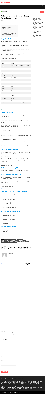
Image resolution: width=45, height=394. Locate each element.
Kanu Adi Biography (19, 386)
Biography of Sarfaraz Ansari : (6, 27)
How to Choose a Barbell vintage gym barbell (26, 264)
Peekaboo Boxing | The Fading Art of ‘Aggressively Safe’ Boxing (16, 331)
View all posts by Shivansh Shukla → (13, 255)
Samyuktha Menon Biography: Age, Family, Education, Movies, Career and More (38, 31)
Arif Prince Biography (26, 386)
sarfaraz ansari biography (6, 240)
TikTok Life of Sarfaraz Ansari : (6, 29)
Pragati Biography (13, 382)
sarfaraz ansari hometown (14, 241)
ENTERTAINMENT (23, 5)
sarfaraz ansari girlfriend (5, 241)
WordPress (15, 392)
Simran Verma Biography (32, 384)
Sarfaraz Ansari (14, 61)
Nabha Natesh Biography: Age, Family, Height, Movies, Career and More (38, 19)
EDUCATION (9, 5)
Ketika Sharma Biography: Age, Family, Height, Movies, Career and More (38, 23)
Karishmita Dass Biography (17, 383)
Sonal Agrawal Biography (18, 387)
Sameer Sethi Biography (14, 381)
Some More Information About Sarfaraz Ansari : (9, 33)
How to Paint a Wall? (4, 329)
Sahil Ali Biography (31, 381)
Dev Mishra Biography (34, 386)
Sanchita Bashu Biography (35, 387)
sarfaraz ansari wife (14, 242)
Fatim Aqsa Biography (26, 387)
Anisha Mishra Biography (5, 382)
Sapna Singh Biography (20, 382)
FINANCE (18, 5)
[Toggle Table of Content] (16, 26)
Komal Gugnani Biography (9, 387)
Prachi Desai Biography (38, 383)
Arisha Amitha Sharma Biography (28, 383)
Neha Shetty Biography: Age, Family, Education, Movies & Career (37, 35)
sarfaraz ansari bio (20, 239)
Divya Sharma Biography (29, 388)
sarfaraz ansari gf (23, 240)
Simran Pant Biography (38, 381)
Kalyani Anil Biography (12, 384)
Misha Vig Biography (4, 384)
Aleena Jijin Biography (12, 388)
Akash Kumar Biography (28, 382)
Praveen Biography (36, 382)
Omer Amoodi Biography (23, 381)
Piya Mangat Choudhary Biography (22, 384)
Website (2, 364)
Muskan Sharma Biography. (15, 234)
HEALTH (28, 5)
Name (2, 356)
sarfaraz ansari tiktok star (6, 242)
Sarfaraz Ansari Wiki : (5, 28)
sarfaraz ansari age (13, 239)
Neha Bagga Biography (9, 383)
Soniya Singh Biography (20, 388)
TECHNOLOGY (4, 5)
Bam (19, 392)
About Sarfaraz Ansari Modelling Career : (8, 32)
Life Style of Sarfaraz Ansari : (6, 35)
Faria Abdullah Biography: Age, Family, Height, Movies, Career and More (38, 27)
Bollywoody (6, 2)
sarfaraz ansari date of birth (14, 240)
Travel (32, 5)
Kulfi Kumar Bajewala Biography (10, 386)
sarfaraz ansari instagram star (24, 241)
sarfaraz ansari (7, 239)
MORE (36, 5)
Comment (3, 343)
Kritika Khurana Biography (5, 381)
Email (2, 360)
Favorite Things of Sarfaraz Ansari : (7, 34)
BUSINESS (13, 5)
